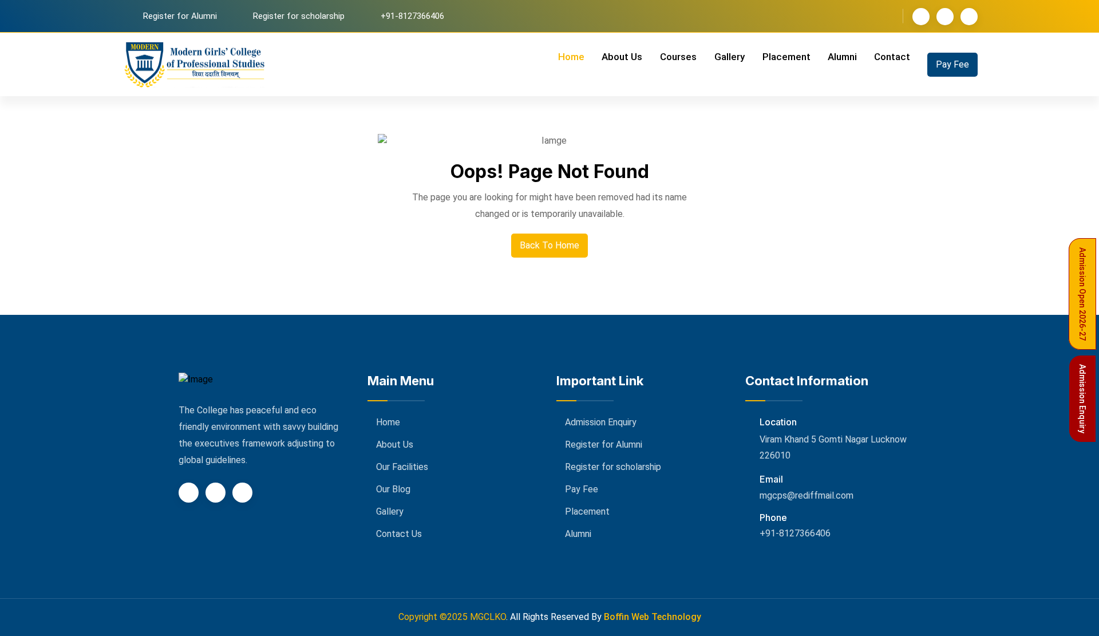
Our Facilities (402, 466)
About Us (622, 56)
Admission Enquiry (601, 422)
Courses (678, 56)
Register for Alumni (180, 16)
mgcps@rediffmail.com (806, 495)
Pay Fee (952, 64)
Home (571, 56)
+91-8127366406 (795, 533)
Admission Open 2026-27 (1082, 294)
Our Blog (393, 489)
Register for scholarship (299, 16)
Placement (786, 56)
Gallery (729, 56)
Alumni (842, 56)
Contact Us (399, 533)
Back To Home (549, 245)
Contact (892, 56)
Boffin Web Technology (652, 616)
